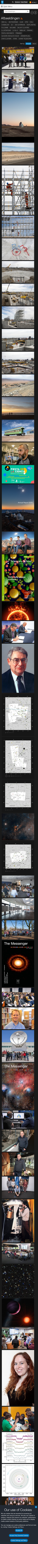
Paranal (30, 30)
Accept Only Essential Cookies (19, 1535)
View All (4, 22)
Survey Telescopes (25, 38)
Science (17, 2)
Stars (15, 38)
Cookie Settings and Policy (19, 1540)
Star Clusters (6, 38)
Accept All (19, 1530)
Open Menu (7, 6)
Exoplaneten (31, 25)
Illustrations (6, 30)
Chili (31, 22)
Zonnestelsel (25, 36)
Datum (34, 43)
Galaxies (13, 27)
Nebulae (22, 30)
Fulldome (5, 27)
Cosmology (5, 25)
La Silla (15, 30)
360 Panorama (13, 22)
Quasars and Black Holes (10, 36)
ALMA (21, 22)
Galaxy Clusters (23, 27)
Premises (19, 33)
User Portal (24, 2)
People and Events (8, 33)
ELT (12, 25)
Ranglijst (28, 43)
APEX (26, 22)
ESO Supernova (20, 25)
